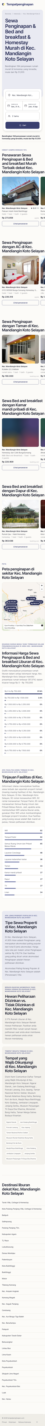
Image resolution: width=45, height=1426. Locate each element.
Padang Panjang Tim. (11, 1228)
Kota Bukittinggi (8, 1266)
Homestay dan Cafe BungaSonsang (16, 453)
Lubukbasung (7, 1247)
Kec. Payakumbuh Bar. (11, 1386)
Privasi (4, 1422)
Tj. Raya (5, 1240)
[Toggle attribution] (42, 625)
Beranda (8, 14)
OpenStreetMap (9, 628)
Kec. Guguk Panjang (10, 1304)
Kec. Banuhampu (9, 1323)
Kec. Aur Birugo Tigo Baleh (13, 1317)
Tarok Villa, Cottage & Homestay (15, 1202)
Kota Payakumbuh (9, 1361)
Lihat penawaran (20, 224)
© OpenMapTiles (20, 625)
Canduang (6, 1310)
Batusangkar (7, 1342)
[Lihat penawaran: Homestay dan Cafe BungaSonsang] (20, 432)
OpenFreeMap (9, 625)
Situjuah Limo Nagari (10, 1374)
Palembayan (7, 1259)
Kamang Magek (8, 1297)
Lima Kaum (6, 1355)
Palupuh (5, 1329)
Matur (4, 1278)
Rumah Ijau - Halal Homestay (14, 534)
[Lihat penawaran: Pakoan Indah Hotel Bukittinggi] (20, 191)
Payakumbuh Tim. (9, 1380)
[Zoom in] (42, 585)
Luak (4, 1393)
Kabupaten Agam (9, 1234)
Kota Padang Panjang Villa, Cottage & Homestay (22, 1209)
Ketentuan (12, 1422)
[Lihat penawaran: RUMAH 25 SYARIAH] (20, 349)
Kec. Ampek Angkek (10, 1291)
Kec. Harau (6, 1399)
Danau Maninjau (8, 1253)
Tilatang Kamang (9, 1285)
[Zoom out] (42, 589)
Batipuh (5, 1215)
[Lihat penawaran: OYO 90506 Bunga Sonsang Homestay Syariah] (20, 270)
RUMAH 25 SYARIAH (10, 369)
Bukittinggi (6, 1272)
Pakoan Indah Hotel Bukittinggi (14, 211)
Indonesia (17, 14)
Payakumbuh (7, 1367)
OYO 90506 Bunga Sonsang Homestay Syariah (21, 290)
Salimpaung (7, 1221)
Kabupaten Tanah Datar (12, 1336)
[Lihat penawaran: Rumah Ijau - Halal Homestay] (20, 514)
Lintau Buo (6, 1348)
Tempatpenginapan (19, 4)
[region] (23, 606)
